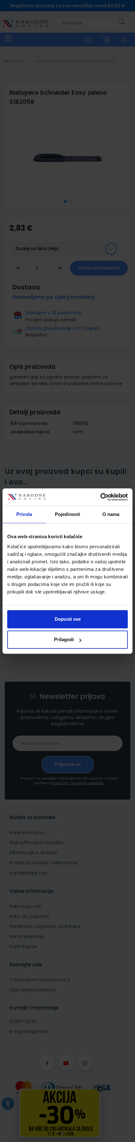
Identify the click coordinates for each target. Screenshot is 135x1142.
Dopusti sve (68, 619)
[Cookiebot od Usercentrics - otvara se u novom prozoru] (100, 497)
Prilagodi (64, 639)
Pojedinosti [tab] (67, 514)
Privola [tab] (24, 514)
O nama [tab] (111, 514)
